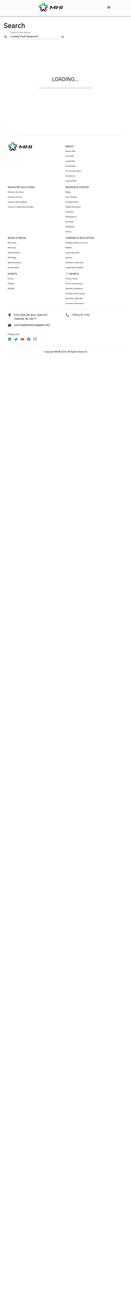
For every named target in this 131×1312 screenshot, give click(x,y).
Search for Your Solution (20, 32)
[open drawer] (109, 7)
